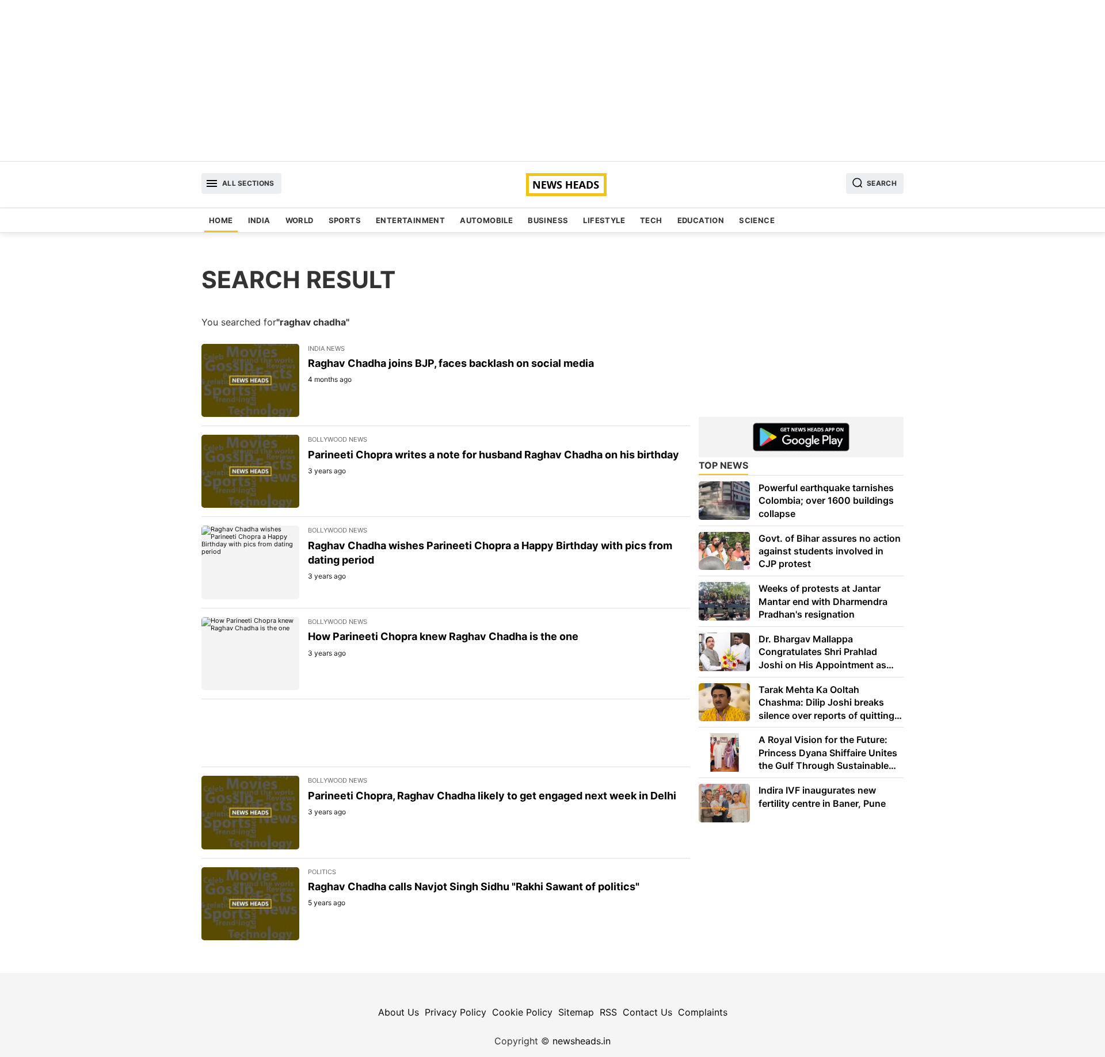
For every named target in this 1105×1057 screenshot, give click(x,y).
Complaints (702, 1012)
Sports (345, 220)
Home (221, 220)
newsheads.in (581, 1041)
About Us (398, 1012)
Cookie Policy (522, 1012)
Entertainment (410, 220)
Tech (651, 220)
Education (701, 220)
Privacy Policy (455, 1012)
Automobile (486, 220)
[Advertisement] (552, 80)
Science (757, 220)
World (299, 220)
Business (548, 220)
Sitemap (576, 1012)
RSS (608, 1012)
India (259, 220)
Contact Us (647, 1012)
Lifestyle (604, 220)
